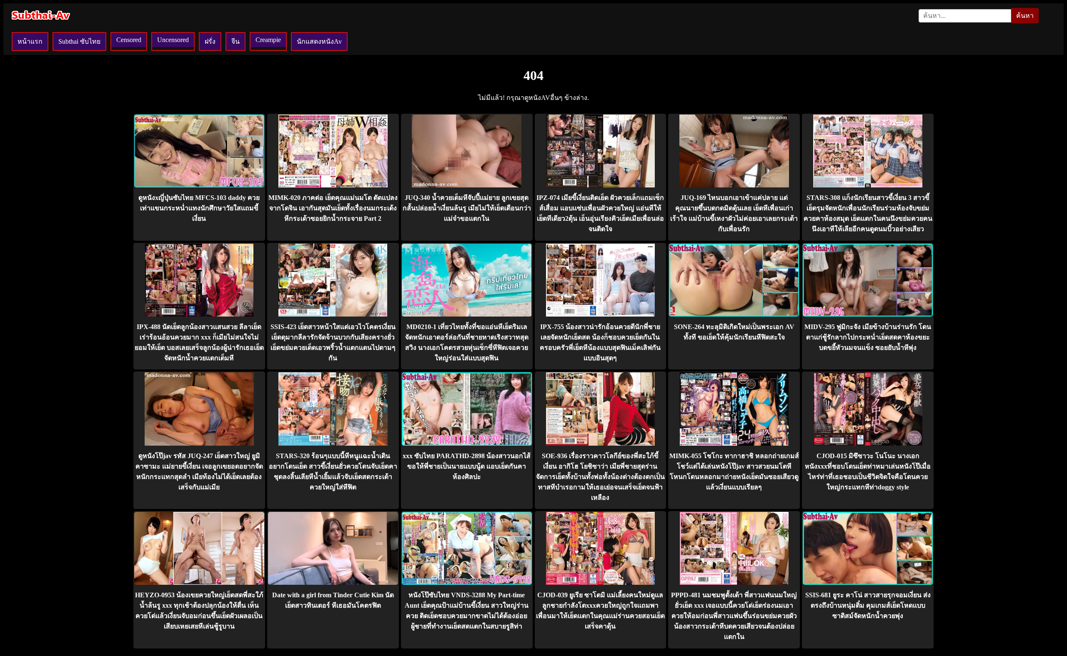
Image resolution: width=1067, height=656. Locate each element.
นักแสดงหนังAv (319, 41)
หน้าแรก (30, 41)
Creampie (268, 39)
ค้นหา (1025, 15)
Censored (128, 39)
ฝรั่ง (210, 41)
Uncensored (173, 39)
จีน (235, 41)
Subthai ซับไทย (79, 41)
